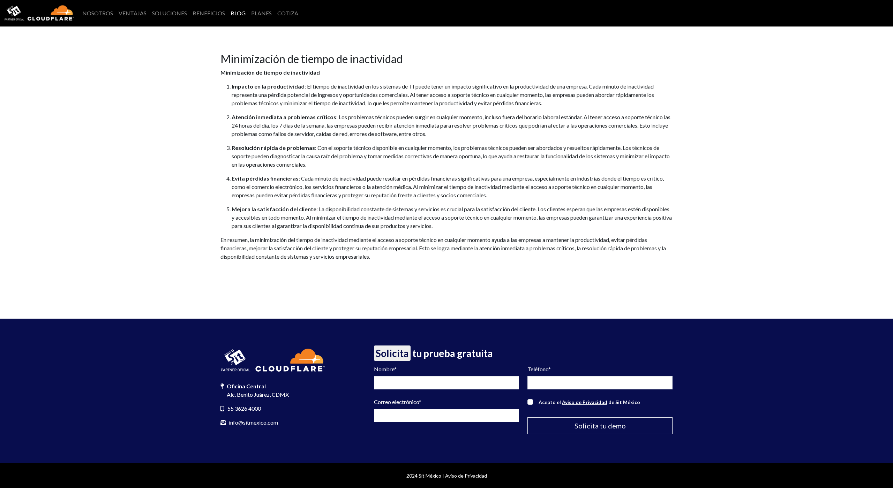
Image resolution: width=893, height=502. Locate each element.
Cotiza (287, 13)
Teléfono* (539, 369)
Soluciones (169, 13)
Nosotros (97, 13)
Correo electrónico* (397, 401)
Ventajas (133, 13)
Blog (238, 13)
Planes (261, 13)
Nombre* (385, 369)
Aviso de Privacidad (584, 402)
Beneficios (209, 13)
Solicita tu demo (600, 425)
